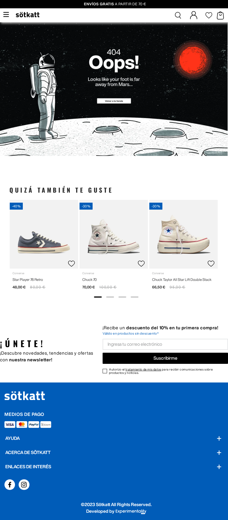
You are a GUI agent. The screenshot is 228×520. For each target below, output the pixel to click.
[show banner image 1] (97, 297)
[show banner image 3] (122, 297)
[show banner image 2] (110, 297)
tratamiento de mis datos (143, 369)
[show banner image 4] (134, 297)
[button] (178, 15)
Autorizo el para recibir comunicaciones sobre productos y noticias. (161, 371)
